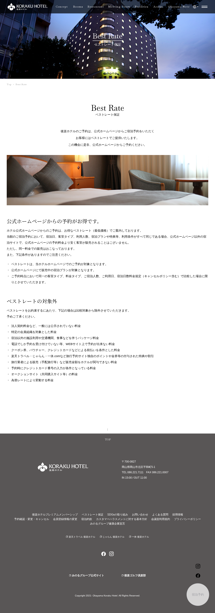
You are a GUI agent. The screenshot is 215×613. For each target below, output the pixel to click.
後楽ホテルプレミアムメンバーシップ (55, 514)
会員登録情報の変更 (65, 519)
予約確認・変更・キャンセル (31, 519)
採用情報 (177, 514)
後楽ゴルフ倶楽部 (135, 575)
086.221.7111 (135, 472)
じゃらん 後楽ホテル (113, 536)
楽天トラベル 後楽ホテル (82, 536)
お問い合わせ (140, 514)
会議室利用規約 (160, 519)
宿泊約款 (86, 519)
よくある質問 (160, 514)
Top (9, 84)
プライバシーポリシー (187, 519)
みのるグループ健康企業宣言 (107, 523)
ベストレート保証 (92, 514)
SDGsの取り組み (117, 514)
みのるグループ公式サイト (88, 575)
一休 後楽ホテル (140, 536)
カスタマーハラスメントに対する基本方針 (121, 519)
